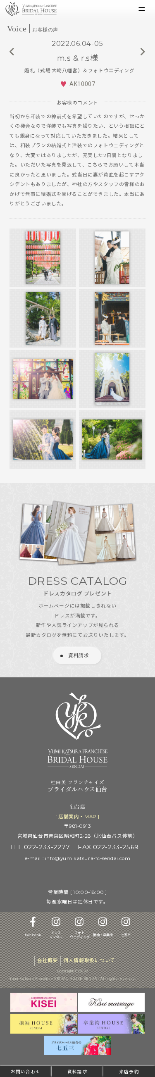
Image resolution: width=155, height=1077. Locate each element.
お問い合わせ (26, 1072)
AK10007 (82, 84)
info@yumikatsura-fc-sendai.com (88, 858)
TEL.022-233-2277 (40, 847)
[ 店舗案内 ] (77, 817)
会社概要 (47, 960)
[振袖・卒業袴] (102, 924)
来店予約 (129, 1072)
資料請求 (77, 1072)
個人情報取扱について (89, 960)
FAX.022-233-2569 (108, 847)
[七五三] (126, 924)
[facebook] (33, 924)
